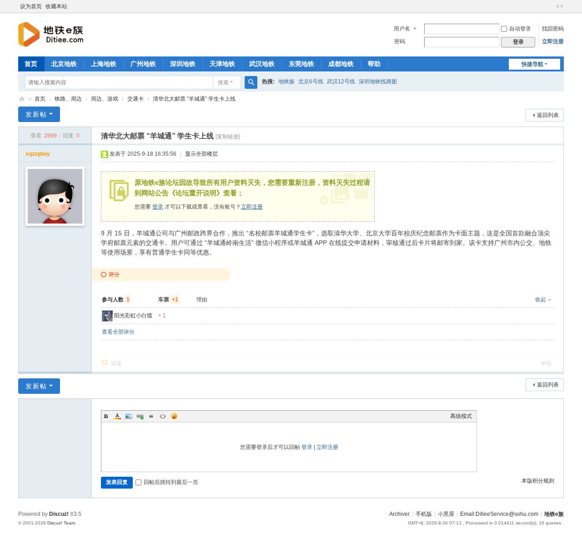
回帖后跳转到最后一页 (171, 482)
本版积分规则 (538, 481)
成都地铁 (341, 63)
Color (117, 416)
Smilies (174, 416)
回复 (116, 363)
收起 (540, 299)
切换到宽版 (560, 6)
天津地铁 (222, 63)
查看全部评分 (118, 332)
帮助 (374, 63)
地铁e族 (21, 99)
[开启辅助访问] (551, 6)
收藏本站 (56, 6)
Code (162, 416)
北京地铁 (64, 63)
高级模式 (461, 416)
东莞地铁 (301, 63)
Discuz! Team (61, 522)
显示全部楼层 (201, 154)
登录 (157, 207)
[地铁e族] (50, 34)
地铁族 (286, 81)
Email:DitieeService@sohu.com (499, 514)
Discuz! (59, 514)
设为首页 (31, 6)
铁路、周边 (68, 99)
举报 (546, 363)
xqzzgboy (37, 154)
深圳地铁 (183, 63)
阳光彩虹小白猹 (133, 315)
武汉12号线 (341, 81)
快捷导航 (532, 64)
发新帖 (36, 114)
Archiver (399, 514)
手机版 (424, 514)
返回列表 (548, 115)
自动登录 (520, 28)
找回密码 (553, 28)
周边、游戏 (104, 99)
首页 (31, 63)
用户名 (402, 28)
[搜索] (251, 82)
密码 (399, 41)
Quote (151, 416)
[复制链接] (228, 136)
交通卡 (135, 99)
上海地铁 (103, 63)
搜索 (223, 82)
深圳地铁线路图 (378, 81)
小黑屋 (446, 514)
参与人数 (116, 299)
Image (128, 416)
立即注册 (553, 41)
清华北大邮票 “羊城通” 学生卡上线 (194, 99)
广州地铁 (143, 63)
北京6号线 (310, 81)
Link (140, 416)
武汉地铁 (262, 63)
